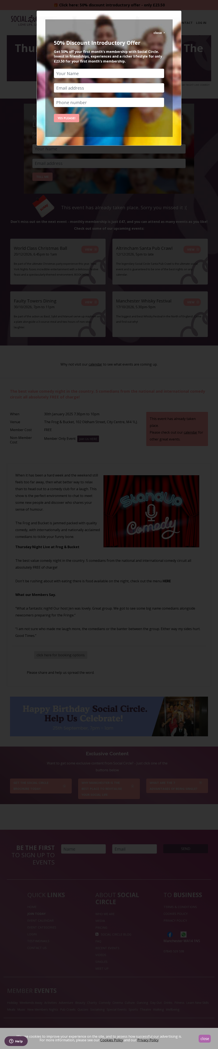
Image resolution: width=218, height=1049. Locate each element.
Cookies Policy (111, 1040)
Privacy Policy (148, 1040)
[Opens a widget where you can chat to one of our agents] (16, 1041)
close (205, 1038)
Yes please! (66, 118)
